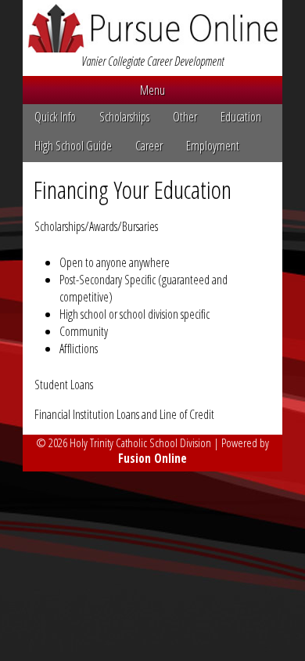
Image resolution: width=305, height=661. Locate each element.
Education (241, 116)
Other (185, 116)
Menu (152, 90)
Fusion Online (152, 458)
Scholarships (124, 116)
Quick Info (55, 116)
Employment (212, 145)
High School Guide (73, 145)
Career (149, 145)
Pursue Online (152, 28)
